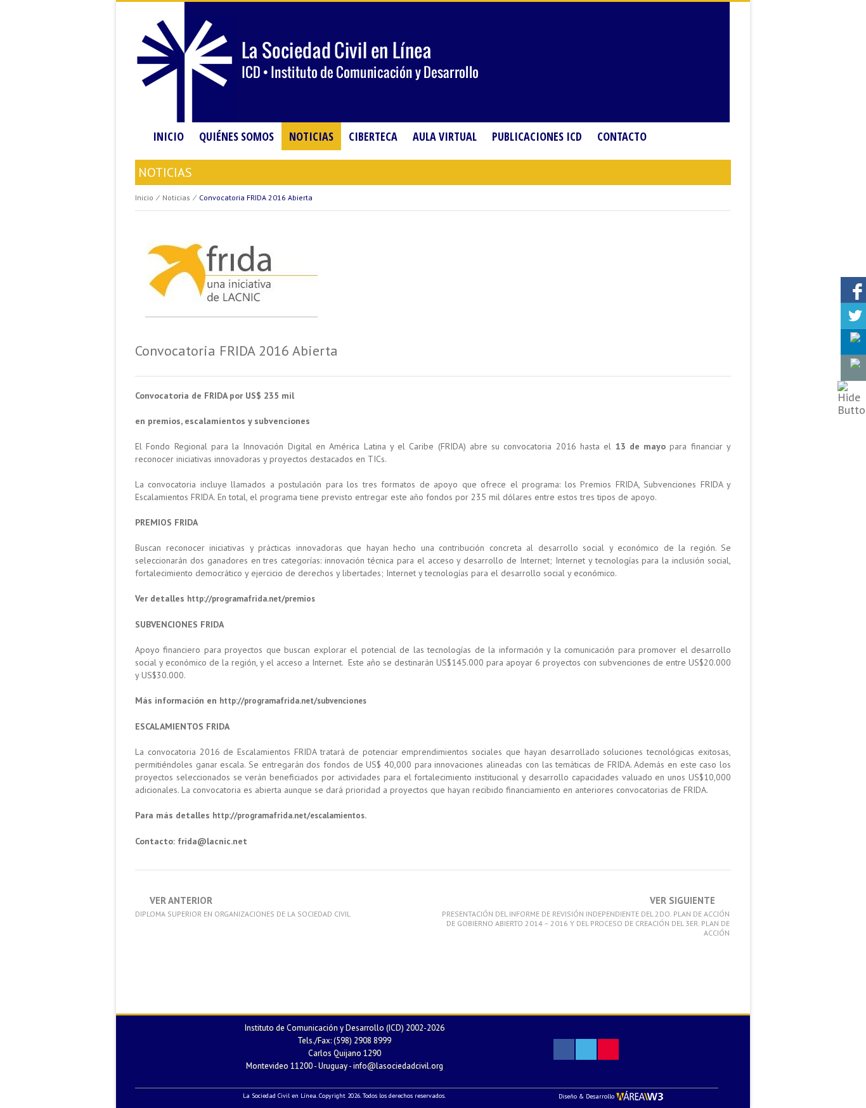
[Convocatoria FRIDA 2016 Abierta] (229, 281)
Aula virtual (445, 136)
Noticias (311, 136)
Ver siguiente (586, 916)
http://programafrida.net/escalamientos (288, 815)
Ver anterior (243, 907)
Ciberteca (373, 136)
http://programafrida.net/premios (251, 598)
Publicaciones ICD (537, 136)
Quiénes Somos (236, 136)
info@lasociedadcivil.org (398, 1065)
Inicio (168, 136)
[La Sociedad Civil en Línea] (432, 61)
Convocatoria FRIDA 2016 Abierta (236, 350)
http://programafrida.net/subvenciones (292, 700)
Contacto (622, 136)
